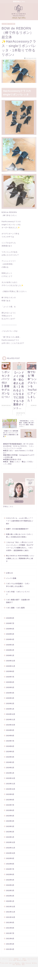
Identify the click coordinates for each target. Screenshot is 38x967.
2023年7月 (10, 805)
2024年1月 (10, 773)
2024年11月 (10, 719)
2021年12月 (10, 906)
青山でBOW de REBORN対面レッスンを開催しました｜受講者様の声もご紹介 (20, 558)
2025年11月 (10, 666)
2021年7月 (10, 933)
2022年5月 (10, 880)
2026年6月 (10, 629)
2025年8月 (10, 671)
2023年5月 (10, 816)
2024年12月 (10, 714)
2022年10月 (10, 853)
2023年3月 (10, 826)
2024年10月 (10, 725)
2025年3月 (10, 698)
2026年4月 (10, 639)
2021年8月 (10, 928)
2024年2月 (10, 767)
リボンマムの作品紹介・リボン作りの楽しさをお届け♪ (18, 585)
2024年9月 (10, 730)
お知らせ (9, 573)
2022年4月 (10, 885)
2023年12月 (10, 778)
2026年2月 (10, 650)
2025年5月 (10, 687)
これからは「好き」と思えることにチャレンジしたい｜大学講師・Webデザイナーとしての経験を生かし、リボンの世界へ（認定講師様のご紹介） (19, 546)
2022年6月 (10, 874)
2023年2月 (10, 832)
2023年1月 (10, 837)
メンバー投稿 (11, 578)
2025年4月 (10, 693)
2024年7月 (10, 741)
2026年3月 (10, 645)
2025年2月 (10, 703)
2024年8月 (10, 735)
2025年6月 (10, 682)
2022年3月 (10, 890)
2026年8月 (10, 618)
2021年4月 (10, 949)
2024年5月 (10, 751)
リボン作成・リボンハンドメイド (18, 593)
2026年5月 (10, 634)
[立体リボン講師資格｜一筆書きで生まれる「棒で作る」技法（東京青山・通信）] (19, 18)
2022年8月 (10, 864)
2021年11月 (10, 912)
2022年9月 (10, 858)
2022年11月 (10, 848)
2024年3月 (10, 762)
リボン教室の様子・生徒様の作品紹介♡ (18, 601)
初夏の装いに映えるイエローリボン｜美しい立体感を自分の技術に (19, 536)
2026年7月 (10, 623)
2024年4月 (10, 757)
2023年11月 (10, 784)
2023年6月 (10, 810)
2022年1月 (10, 901)
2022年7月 (10, 869)
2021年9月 (10, 922)
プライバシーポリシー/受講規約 (10, 959)
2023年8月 (10, 800)
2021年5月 (10, 944)
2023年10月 (10, 789)
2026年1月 (10, 655)
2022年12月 (10, 842)
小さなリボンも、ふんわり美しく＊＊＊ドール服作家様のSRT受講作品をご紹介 (19, 520)
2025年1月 (10, 709)
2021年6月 (10, 938)
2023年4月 (10, 821)
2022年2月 (10, 896)
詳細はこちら (8, 506)
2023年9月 (10, 794)
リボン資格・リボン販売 (8, 23)
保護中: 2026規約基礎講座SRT (17, 529)
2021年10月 (10, 917)
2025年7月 (10, 677)
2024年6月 (10, 746)
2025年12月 (10, 661)
